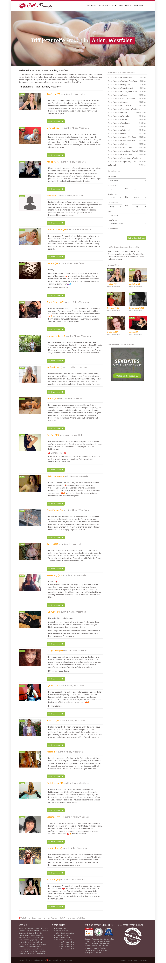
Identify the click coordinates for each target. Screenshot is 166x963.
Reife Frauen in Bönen (123, 112)
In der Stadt (113, 228)
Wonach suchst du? (107, 5)
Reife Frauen (91, 5)
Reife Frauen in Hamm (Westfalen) (127, 91)
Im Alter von (113, 185)
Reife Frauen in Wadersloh (127, 130)
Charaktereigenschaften (65, 933)
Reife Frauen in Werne (127, 119)
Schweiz (22, 935)
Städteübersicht (62, 931)
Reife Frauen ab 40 (68, 942)
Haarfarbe (112, 220)
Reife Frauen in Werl (127, 126)
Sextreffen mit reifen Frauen (36, 931)
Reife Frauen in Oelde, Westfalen (127, 98)
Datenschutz (132, 960)
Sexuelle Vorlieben (62, 935)
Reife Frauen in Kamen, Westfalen (127, 137)
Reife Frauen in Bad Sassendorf (127, 154)
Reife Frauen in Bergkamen (127, 123)
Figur (110, 211)
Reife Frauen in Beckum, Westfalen (127, 81)
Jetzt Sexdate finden (137, 238)
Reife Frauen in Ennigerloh (127, 84)
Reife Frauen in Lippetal (127, 102)
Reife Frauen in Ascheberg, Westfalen (127, 109)
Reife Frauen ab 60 (68, 947)
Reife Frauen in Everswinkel (127, 105)
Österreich (32, 933)
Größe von (112, 194)
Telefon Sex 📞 (140, 5)
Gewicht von (113, 202)
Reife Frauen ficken (63, 937)
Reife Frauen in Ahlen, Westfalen (72, 918)
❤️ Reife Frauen (24, 918)
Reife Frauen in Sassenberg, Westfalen (127, 158)
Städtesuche (124, 5)
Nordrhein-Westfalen (50, 918)
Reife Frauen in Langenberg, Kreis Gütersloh (127, 163)
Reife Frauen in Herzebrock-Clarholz (127, 151)
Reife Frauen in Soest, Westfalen (127, 140)
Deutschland (36, 918)
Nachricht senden (55, 121)
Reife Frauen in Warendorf (127, 116)
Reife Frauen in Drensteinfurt (127, 88)
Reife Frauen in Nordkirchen (127, 147)
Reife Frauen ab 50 (68, 944)
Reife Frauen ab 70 (68, 949)
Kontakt (123, 960)
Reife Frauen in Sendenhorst (127, 77)
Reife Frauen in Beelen (127, 133)
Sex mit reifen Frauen (64, 940)
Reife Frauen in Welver (127, 95)
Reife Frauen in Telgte (127, 144)
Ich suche (112, 176)
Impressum (143, 960)
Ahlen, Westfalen (76, 94)
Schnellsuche (61, 928)
